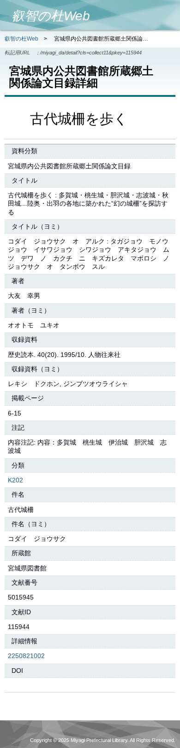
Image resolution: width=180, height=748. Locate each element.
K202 (15, 480)
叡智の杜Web (21, 39)
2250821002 (26, 655)
